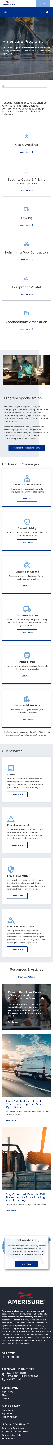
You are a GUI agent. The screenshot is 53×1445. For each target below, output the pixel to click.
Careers (5, 1398)
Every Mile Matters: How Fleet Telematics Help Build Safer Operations (25, 1104)
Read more (13, 1022)
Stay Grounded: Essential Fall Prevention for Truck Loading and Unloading (25, 1197)
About (5, 1395)
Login (43, 3)
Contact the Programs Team (26, 448)
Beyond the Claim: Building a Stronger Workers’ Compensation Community (26, 995)
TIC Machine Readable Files (15, 1431)
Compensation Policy (12, 1435)
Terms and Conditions (13, 1428)
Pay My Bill (7, 1413)
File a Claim (7, 1410)
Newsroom (7, 1391)
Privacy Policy (8, 1438)
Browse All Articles (26, 977)
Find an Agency (26, 1264)
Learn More (27, 498)
